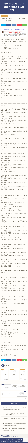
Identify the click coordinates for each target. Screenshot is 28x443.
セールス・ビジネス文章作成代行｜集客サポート (14, 6)
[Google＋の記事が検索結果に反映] (14, 38)
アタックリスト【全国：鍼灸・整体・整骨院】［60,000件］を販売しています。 (13, 413)
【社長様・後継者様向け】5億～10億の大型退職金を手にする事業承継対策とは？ (14, 424)
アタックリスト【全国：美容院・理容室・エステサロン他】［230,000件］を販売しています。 (14, 419)
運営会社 (18, 439)
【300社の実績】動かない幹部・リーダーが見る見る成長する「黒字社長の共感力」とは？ (14, 408)
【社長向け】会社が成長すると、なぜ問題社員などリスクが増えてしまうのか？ (14, 429)
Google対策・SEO (4, 16)
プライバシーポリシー (11, 439)
